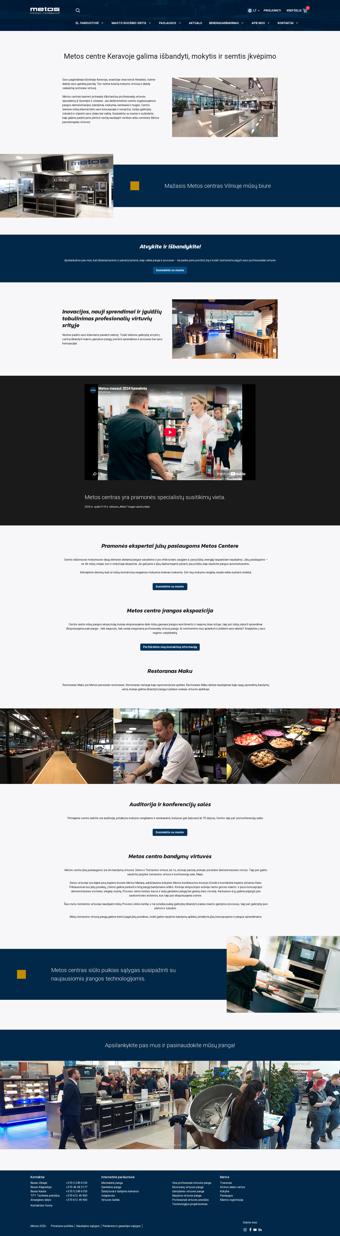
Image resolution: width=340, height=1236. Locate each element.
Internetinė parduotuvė (118, 1177)
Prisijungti (272, 10)
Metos (224, 1177)
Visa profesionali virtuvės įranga (191, 1183)
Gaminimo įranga (111, 1187)
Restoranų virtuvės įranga (188, 1187)
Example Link (245, 1230)
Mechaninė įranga (112, 1183)
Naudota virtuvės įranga (186, 1195)
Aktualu (195, 23)
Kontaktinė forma (41, 1205)
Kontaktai (37, 1177)
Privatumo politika (62, 1226)
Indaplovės (108, 1195)
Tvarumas (226, 1183)
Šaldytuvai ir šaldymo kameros (120, 1191)
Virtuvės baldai (110, 1200)
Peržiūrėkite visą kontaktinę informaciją (170, 647)
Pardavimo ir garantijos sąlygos (122, 1226)
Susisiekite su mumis (170, 270)
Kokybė (224, 1191)
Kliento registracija (231, 1200)
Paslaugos (226, 1195)
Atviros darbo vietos (232, 1187)
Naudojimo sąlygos (88, 1226)
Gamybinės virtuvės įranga (188, 1191)
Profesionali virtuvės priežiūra (190, 1200)
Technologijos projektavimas (190, 1204)
